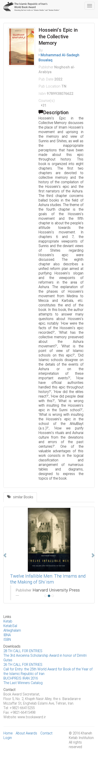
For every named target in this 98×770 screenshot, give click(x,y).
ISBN (7, 640)
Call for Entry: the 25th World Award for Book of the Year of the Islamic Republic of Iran (48, 672)
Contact (46, 733)
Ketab (7, 621)
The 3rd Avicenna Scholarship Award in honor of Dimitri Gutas (45, 658)
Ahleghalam (12, 630)
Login (7, 738)
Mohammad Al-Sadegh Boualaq (59, 57)
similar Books (21, 497)
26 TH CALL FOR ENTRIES (22, 665)
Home (8, 733)
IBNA (7, 635)
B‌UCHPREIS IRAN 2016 (20, 678)
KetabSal (10, 626)
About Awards (26, 733)
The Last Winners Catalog (23, 683)
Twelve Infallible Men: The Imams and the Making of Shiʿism (47, 579)
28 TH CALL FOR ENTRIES (22, 651)
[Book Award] (32, 5)
